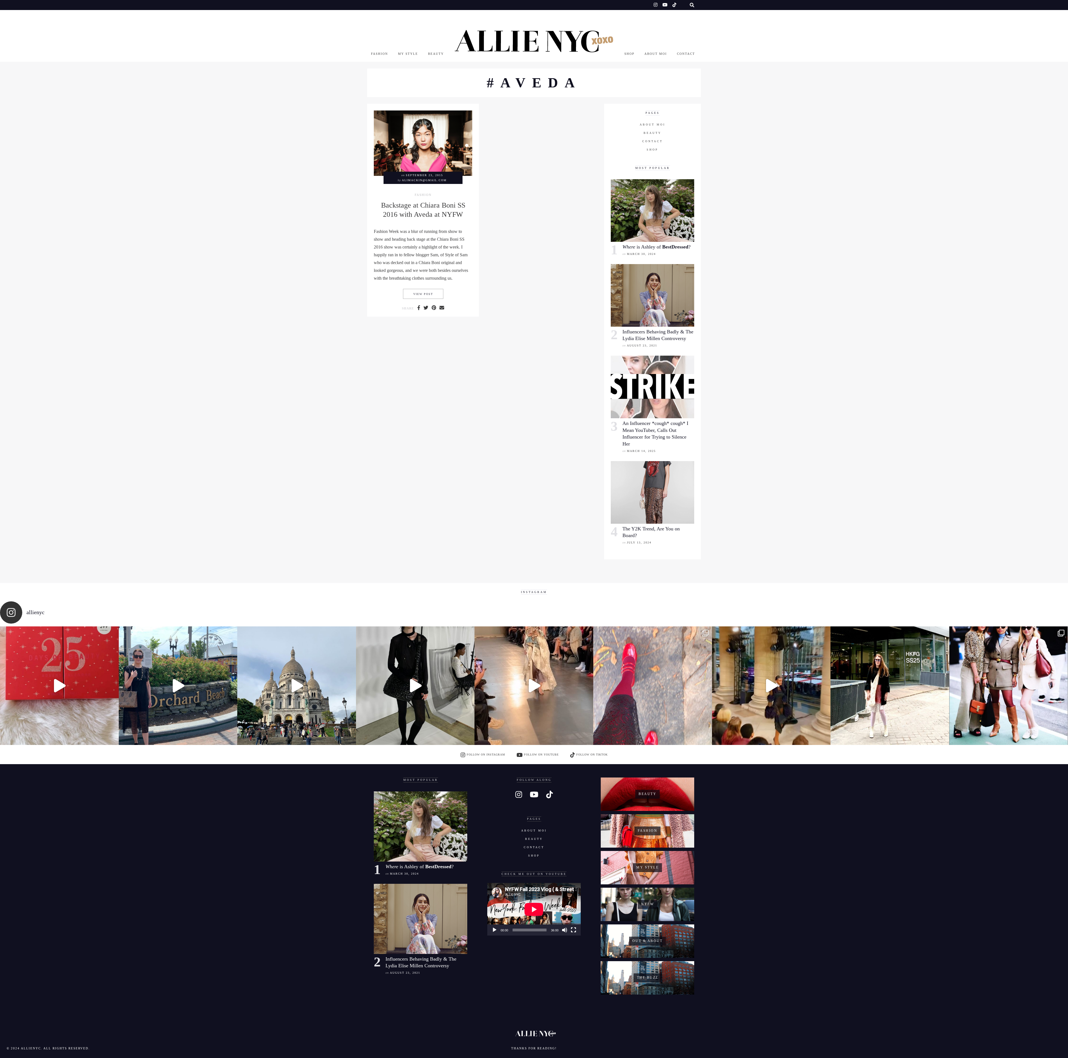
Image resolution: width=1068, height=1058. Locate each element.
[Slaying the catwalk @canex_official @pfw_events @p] (771, 685)
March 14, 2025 (641, 450)
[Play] (494, 930)
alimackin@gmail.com (424, 180)
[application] (534, 909)
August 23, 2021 (642, 345)
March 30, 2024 (641, 253)
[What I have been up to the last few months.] (178, 685)
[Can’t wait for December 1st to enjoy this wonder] (59, 685)
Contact (686, 53)
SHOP (629, 53)
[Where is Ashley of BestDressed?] (652, 210)
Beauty (436, 53)
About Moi (655, 53)
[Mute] (564, 930)
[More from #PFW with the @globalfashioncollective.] (533, 685)
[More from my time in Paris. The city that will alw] (296, 685)
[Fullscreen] (573, 930)
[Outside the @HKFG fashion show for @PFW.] (889, 685)
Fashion (379, 53)
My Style (408, 53)
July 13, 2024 (639, 542)
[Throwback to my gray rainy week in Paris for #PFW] (415, 685)
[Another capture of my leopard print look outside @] (1008, 685)
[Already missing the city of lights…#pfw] (652, 685)
